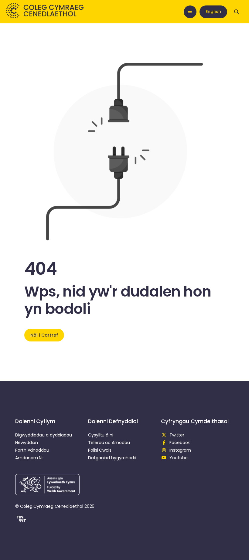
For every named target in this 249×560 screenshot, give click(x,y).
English (213, 11)
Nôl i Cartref (44, 335)
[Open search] (236, 11)
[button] (20, 520)
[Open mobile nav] (190, 11)
